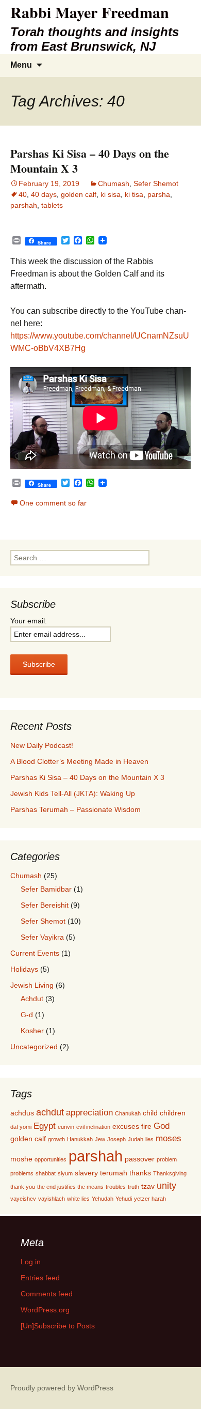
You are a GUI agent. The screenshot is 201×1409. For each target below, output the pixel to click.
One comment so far (53, 503)
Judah (135, 1139)
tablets (52, 205)
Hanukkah (80, 1139)
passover (140, 1159)
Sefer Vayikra (42, 937)
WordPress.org (45, 1310)
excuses (125, 1126)
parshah (23, 205)
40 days (44, 194)
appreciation (89, 1112)
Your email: (28, 621)
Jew (100, 1139)
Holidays (24, 969)
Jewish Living (32, 985)
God (162, 1125)
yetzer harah (150, 1199)
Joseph (116, 1139)
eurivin (66, 1127)
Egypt (45, 1125)
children (173, 1113)
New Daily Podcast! (41, 745)
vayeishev (23, 1199)
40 (23, 194)
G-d (27, 1014)
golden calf (78, 194)
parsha (158, 194)
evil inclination (93, 1127)
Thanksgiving (170, 1173)
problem (167, 1159)
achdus (22, 1113)
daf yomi (20, 1127)
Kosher (32, 1031)
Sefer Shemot (155, 183)
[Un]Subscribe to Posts (58, 1326)
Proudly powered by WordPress (61, 1388)
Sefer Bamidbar (46, 889)
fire (146, 1126)
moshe (21, 1159)
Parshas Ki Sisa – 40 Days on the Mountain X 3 (89, 161)
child (150, 1113)
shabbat (46, 1173)
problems (22, 1173)
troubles (116, 1187)
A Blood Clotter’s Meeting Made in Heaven (79, 761)
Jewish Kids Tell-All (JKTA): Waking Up (72, 793)
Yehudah (102, 1199)
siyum (65, 1173)
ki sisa (110, 194)
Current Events (34, 953)
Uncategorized (34, 1047)
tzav (148, 1186)
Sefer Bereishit (45, 905)
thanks (140, 1173)
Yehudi (123, 1199)
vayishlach (51, 1199)
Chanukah (128, 1113)
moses (168, 1138)
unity (166, 1185)
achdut (50, 1112)
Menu (21, 64)
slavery (86, 1173)
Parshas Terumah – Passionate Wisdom (75, 809)
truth (133, 1187)
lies (149, 1139)
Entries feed (40, 1278)
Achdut (32, 998)
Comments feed (47, 1294)
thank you (22, 1187)
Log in (31, 1262)
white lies (78, 1199)
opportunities (50, 1159)
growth (56, 1139)
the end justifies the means (70, 1187)
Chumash (113, 183)
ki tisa (134, 194)
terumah (113, 1173)
